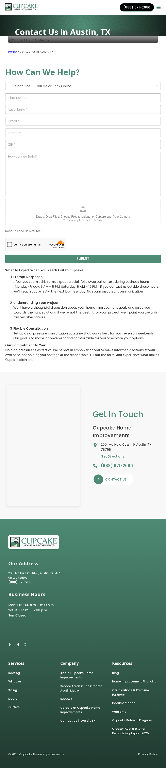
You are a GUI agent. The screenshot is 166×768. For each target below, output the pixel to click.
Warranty (119, 712)
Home (12, 52)
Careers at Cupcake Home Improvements (80, 710)
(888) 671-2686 (136, 7)
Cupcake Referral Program (132, 720)
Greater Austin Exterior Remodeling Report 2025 (130, 731)
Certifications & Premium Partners (130, 692)
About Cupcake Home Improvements (76, 675)
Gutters (14, 707)
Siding (12, 690)
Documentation (123, 703)
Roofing (14, 673)
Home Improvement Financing (134, 681)
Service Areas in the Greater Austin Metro (81, 688)
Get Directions (112, 456)
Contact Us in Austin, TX (77, 721)
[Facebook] (10, 644)
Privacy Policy (148, 754)
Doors (12, 699)
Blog (115, 673)
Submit (83, 258)
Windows (15, 681)
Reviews (66, 699)
